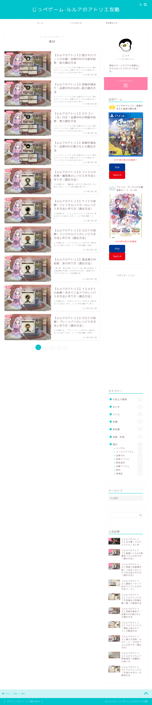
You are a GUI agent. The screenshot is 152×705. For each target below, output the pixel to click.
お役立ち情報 (127, 399)
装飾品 (128, 473)
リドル (127, 414)
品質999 (128, 455)
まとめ (127, 406)
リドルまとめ (76, 23)
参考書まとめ (112, 23)
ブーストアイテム (128, 451)
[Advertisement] (126, 327)
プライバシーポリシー (16, 701)
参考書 (127, 429)
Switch (117, 175)
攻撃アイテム (128, 466)
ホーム (40, 23)
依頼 (127, 421)
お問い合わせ (34, 701)
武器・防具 (127, 437)
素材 (128, 469)
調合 (127, 444)
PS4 (117, 167)
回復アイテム (128, 459)
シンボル (128, 448)
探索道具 (128, 462)
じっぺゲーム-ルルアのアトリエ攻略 (76, 9)
